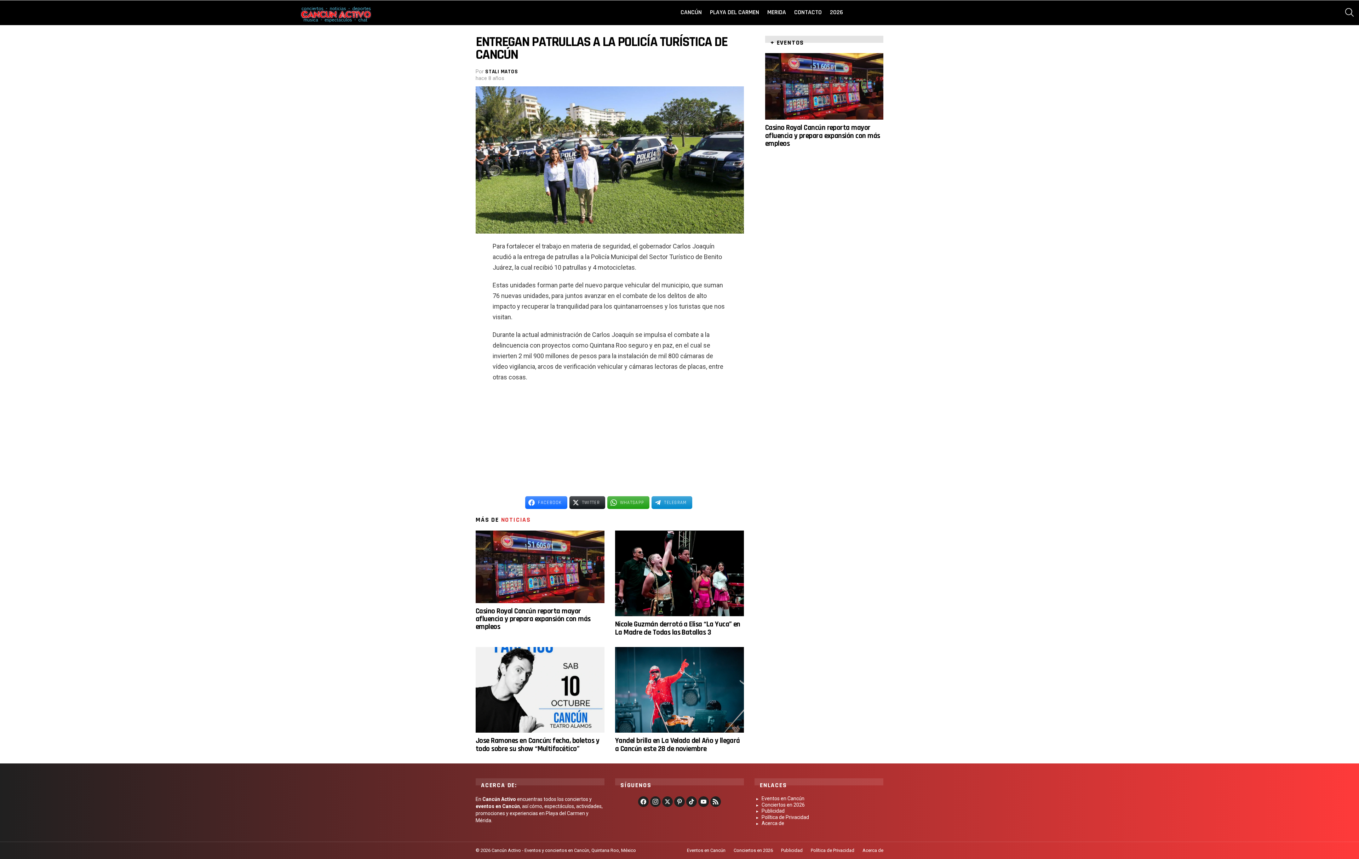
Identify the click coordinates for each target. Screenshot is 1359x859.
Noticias (516, 520)
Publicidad (773, 811)
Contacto (808, 12)
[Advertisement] (610, 439)
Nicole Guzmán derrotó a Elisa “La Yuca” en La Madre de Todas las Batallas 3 (677, 628)
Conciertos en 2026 (783, 805)
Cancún (691, 12)
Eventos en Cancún (783, 798)
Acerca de (773, 823)
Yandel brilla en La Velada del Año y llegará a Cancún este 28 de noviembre (677, 744)
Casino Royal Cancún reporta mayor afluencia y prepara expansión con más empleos (533, 619)
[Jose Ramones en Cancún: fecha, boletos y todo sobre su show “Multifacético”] (540, 690)
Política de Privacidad (785, 817)
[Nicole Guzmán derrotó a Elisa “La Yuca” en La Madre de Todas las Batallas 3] (679, 574)
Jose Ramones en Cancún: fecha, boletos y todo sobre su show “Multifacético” (537, 744)
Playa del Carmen (734, 12)
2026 (836, 12)
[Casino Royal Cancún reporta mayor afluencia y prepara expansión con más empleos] (540, 567)
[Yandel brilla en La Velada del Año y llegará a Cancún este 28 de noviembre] (679, 690)
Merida (776, 12)
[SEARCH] (1349, 12)
